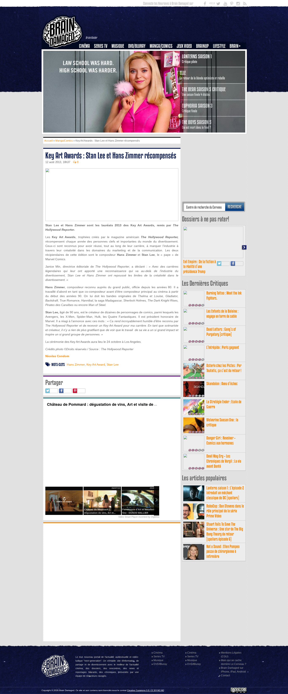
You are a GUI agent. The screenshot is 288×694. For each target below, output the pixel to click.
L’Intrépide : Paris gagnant (222, 347)
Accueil (48, 140)
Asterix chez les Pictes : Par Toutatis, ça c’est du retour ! (223, 368)
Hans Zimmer (76, 364)
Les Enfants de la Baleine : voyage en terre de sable (222, 314)
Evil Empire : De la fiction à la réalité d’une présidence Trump (199, 266)
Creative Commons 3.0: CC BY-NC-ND (145, 690)
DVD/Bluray (136, 46)
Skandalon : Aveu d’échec (222, 383)
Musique (118, 46)
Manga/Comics (161, 46)
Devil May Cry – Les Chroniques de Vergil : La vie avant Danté (223, 461)
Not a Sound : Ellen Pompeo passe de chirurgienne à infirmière (223, 551)
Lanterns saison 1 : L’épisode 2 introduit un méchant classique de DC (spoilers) (225, 492)
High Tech (220, 67)
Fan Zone (236, 53)
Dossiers (86, 60)
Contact (225, 675)
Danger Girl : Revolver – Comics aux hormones (221, 440)
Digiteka (155, 517)
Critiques (86, 53)
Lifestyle (219, 46)
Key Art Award (95, 364)
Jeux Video (184, 46)
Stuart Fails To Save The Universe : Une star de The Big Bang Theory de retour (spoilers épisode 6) (224, 531)
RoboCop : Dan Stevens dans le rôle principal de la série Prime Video (225, 511)
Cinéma (84, 46)
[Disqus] (111, 581)
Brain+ (235, 46)
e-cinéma (86, 67)
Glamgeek (220, 60)
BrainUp (202, 46)
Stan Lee (113, 364)
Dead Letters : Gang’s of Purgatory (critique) (221, 332)
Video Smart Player (128, 517)
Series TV (100, 46)
